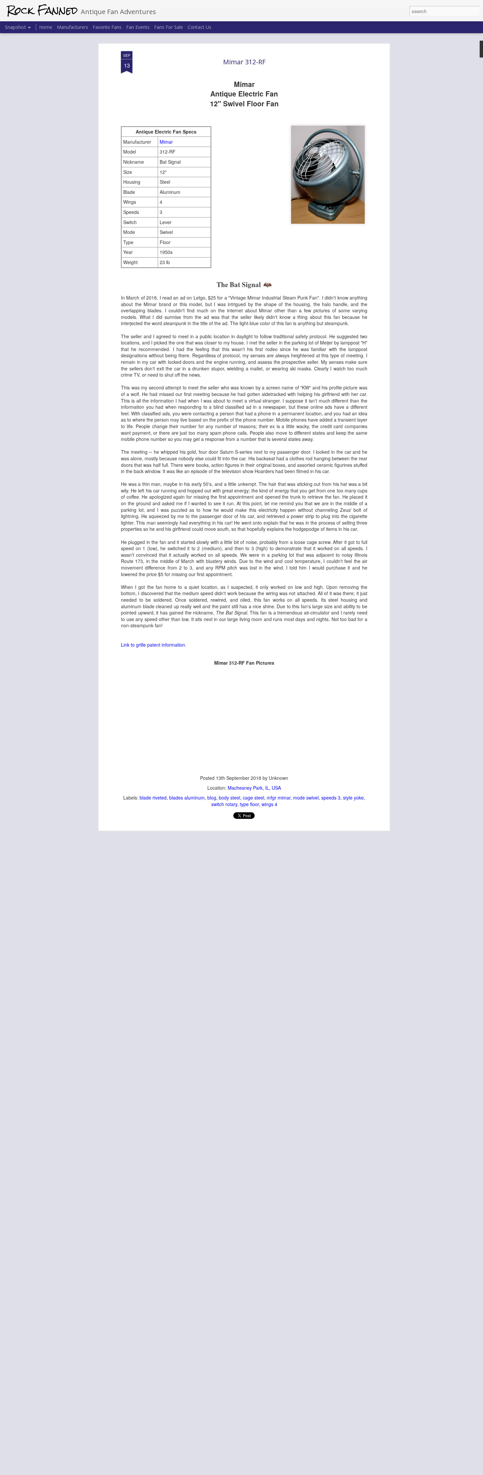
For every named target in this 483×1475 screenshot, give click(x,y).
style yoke (353, 797)
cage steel (253, 797)
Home (45, 27)
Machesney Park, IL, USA (254, 787)
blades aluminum (187, 797)
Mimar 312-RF (244, 61)
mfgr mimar (278, 797)
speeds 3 (330, 797)
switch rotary (224, 804)
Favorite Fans (107, 27)
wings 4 (269, 804)
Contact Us (199, 27)
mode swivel (306, 797)
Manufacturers (72, 27)
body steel (229, 797)
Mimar (166, 141)
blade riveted (153, 797)
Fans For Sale (168, 27)
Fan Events (138, 27)
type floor (249, 804)
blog (211, 797)
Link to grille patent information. (153, 644)
